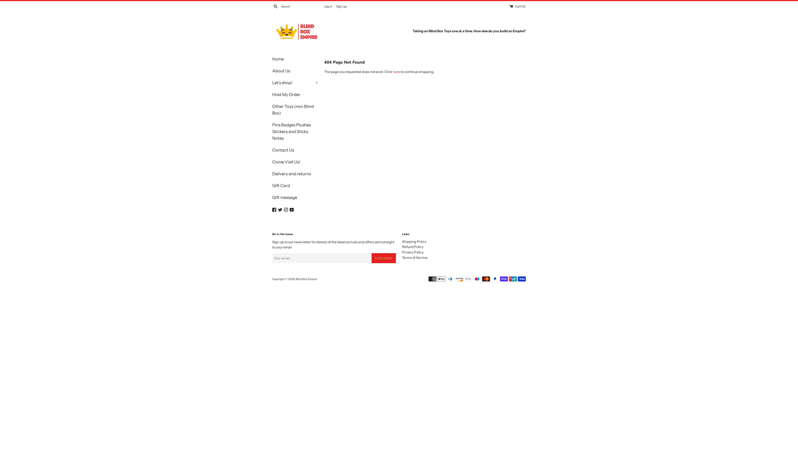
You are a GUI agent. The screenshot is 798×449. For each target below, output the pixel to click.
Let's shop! (295, 82)
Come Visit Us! (286, 161)
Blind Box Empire (306, 279)
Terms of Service (414, 257)
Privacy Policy (413, 252)
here (396, 72)
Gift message (284, 197)
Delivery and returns (291, 173)
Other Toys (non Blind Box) (293, 110)
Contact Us (283, 150)
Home (278, 59)
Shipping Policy (414, 241)
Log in (328, 6)
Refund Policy (413, 247)
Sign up (341, 6)
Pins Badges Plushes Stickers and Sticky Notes (291, 131)
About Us (281, 70)
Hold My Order (286, 94)
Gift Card (281, 185)
